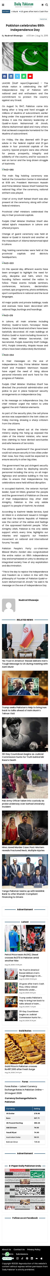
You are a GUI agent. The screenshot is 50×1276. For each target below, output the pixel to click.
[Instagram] (17, 1258)
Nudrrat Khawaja (14, 35)
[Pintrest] (27, 1258)
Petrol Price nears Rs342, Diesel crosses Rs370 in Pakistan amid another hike (22, 957)
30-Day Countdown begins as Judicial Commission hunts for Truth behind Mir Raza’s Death (23, 757)
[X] (17, 76)
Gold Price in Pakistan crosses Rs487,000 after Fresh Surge (21, 1068)
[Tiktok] (22, 1258)
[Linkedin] (32, 1258)
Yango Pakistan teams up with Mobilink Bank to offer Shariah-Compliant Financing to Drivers (23, 894)
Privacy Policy (33, 1249)
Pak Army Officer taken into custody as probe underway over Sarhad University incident (23, 803)
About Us (6, 1249)
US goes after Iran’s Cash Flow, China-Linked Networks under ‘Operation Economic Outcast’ (31, 989)
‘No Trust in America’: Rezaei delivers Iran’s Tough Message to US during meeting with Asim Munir (25, 663)
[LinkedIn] (10, 76)
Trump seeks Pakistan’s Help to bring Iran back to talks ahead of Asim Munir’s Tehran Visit (24, 710)
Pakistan (43, 19)
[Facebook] (4, 76)
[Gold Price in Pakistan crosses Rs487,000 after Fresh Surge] (25, 1048)
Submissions (22, 1254)
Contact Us (19, 1249)
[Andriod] (37, 1258)
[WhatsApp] (23, 76)
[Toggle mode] (42, 4)
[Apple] (41, 1258)
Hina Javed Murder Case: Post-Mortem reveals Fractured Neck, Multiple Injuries (23, 849)
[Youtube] (13, 1258)
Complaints (7, 1254)
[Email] (30, 76)
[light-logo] (24, 4)
